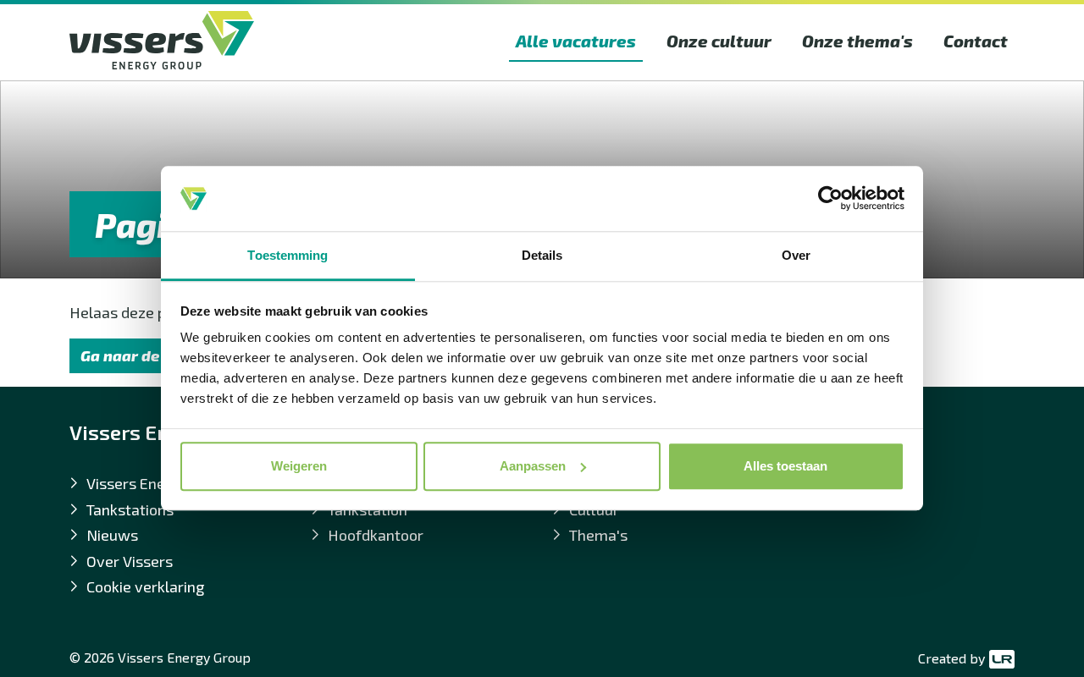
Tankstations (130, 509)
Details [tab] (542, 255)
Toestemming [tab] (287, 255)
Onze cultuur (719, 40)
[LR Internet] (1000, 658)
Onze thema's (857, 40)
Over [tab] (796, 255)
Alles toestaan (785, 466)
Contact (975, 40)
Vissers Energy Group (159, 483)
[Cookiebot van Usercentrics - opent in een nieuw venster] (830, 199)
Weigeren (299, 466)
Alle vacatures (576, 40)
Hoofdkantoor (375, 535)
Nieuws (112, 535)
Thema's (598, 535)
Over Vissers (129, 561)
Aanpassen (533, 466)
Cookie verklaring (145, 586)
